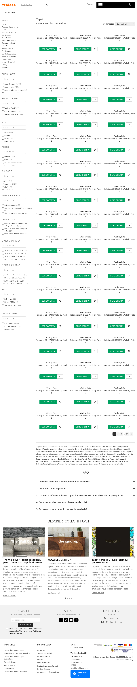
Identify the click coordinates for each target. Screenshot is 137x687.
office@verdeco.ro (113, 622)
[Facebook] (61, 620)
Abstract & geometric (10, 27)
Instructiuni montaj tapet (14, 650)
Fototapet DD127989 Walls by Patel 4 (51, 114)
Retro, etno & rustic (9, 40)
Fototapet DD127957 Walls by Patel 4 (119, 164)
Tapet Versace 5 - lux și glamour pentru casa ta (110, 561)
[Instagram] (76, 620)
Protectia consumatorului (47, 666)
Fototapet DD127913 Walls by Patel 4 (85, 265)
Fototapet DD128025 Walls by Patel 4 (51, 39)
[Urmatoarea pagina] (131, 434)
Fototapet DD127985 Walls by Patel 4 (85, 114)
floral (6, 160)
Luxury (4, 64)
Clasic (4, 29)
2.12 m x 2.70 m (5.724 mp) (14, 275)
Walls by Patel (9, 108)
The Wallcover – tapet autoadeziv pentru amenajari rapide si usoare (22, 561)
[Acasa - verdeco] (9, 5)
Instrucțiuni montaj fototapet (15, 671)
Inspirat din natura (9, 32)
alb (5, 187)
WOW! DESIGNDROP (59, 559)
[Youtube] (71, 620)
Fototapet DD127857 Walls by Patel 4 (51, 391)
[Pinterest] (66, 620)
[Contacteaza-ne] (130, 4)
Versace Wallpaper (11, 114)
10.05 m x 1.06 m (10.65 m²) (14, 257)
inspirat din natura (11, 163)
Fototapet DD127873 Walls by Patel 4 (119, 341)
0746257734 (113, 618)
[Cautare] (47, 5)
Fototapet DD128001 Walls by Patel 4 (51, 89)
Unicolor (5, 46)
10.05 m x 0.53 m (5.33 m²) (14, 250)
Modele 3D (6, 67)
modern (7, 135)
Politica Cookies (43, 669)
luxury (6, 132)
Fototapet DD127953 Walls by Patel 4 (51, 190)
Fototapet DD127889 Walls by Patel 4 (85, 316)
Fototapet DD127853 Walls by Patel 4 (85, 391)
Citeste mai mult (9, 595)
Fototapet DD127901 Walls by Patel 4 (85, 290)
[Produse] (100, 5)
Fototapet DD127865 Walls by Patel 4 (85, 366)
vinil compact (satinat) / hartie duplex (18, 208)
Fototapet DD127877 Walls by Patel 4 (85, 341)
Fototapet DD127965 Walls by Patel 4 (51, 164)
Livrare (40, 659)
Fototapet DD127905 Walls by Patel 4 (51, 290)
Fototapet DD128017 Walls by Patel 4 (119, 39)
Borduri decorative (9, 54)
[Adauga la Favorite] (60, 49)
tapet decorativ (10, 84)
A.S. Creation (9, 323)
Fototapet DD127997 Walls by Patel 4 (85, 89)
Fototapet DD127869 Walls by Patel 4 (51, 366)
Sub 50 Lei (8, 299)
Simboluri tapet (10, 662)
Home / (7, 12)
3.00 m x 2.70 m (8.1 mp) (13, 281)
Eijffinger (7, 329)
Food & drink (6, 59)
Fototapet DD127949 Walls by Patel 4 (85, 190)
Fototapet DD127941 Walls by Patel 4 (51, 215)
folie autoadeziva (10, 205)
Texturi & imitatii (8, 48)
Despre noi (41, 650)
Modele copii (7, 38)
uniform (7, 156)
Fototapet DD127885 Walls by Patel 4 (119, 316)
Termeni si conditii (44, 653)
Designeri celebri (8, 43)
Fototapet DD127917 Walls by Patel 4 (51, 265)
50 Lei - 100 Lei (10, 302)
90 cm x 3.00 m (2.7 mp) (13, 278)
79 (127, 434)
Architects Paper (10, 111)
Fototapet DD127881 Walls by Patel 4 (51, 341)
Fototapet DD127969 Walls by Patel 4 (119, 139)
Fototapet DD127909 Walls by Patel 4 (119, 265)
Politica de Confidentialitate (48, 672)
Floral (4, 24)
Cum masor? (9, 668)
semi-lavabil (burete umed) (14, 233)
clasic (6, 138)
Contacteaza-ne (82, 674)
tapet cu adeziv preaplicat (14, 90)
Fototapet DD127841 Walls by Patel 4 (85, 416)
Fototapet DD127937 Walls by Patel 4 (85, 215)
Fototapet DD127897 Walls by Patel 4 (119, 290)
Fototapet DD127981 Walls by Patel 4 (119, 114)
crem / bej (8, 184)
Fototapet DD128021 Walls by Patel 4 (85, 39)
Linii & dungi (6, 35)
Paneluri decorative (9, 56)
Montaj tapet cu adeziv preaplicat (17, 653)
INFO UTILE (9, 644)
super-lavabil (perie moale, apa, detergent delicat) (16, 224)
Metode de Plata (43, 662)
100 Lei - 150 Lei (10, 305)
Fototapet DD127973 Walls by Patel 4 (85, 139)
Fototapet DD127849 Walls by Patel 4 (119, 391)
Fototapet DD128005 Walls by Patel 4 (119, 64)
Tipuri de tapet (10, 665)
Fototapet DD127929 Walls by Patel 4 (51, 240)
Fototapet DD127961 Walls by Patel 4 (85, 164)
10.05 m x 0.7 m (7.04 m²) (13, 254)
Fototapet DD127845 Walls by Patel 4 (51, 416)
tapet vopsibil (9, 87)
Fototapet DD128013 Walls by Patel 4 (51, 64)
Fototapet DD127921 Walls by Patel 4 (119, 240)
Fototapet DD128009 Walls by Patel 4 (85, 64)
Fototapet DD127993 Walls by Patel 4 (119, 89)
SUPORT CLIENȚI (45, 644)
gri (5, 181)
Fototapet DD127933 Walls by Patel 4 (119, 215)
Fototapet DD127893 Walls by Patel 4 (51, 316)
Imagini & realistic (8, 62)
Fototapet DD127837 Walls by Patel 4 (119, 416)
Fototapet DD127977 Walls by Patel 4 (51, 139)
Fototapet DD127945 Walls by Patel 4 (119, 190)
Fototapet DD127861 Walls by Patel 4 (119, 366)
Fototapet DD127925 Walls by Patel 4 (85, 240)
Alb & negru (6, 51)
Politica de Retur (43, 656)
